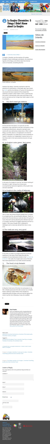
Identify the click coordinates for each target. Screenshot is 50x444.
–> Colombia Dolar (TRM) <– (13, 54)
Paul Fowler (6, 29)
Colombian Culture (6, 335)
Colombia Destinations (13, 334)
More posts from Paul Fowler (16, 326)
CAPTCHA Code (5, 402)
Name (4, 382)
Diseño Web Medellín (40, 49)
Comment (5, 373)
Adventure (4, 334)
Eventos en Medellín (40, 45)
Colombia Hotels (33, 1)
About (7, 1)
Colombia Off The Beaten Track (9, 339)
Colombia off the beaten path (25, 334)
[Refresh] (11, 397)
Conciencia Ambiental (40, 41)
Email (4, 387)
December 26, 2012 (14, 29)
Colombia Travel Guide (23, 1)
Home (3, 1)
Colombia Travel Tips (22, 339)
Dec (4, 21)
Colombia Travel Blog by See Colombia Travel (6, 8)
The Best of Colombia (7, 341)
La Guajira (14, 335)
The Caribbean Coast (17, 341)
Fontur (5, 90)
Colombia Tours (13, 1)
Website (4, 391)
